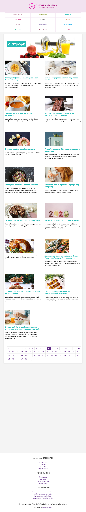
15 (62, 348)
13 (53, 348)
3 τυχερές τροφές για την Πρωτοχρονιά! (62, 220)
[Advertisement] (43, 381)
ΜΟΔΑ (18, 24)
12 (49, 348)
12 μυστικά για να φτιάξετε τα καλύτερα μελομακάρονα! (22, 292)
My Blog (43, 479)
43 (35, 355)
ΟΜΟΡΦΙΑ (18, 19)
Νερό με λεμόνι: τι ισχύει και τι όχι (20, 149)
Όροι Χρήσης (43, 483)
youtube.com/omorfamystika (43, 498)
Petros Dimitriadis (47, 507)
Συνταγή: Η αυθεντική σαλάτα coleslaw (21, 185)
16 (66, 348)
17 (70, 348)
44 (39, 355)
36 (78, 352)
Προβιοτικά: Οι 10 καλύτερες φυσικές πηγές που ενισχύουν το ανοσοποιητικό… (22, 328)
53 (78, 355)
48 (56, 355)
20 (9, 352)
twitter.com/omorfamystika (43, 494)
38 (13, 355)
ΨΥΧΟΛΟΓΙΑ (43, 24)
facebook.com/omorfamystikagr (43, 492)
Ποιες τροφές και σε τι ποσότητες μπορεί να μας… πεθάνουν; (59, 114)
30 (52, 352)
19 (79, 348)
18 (74, 348)
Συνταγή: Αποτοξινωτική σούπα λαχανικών (18, 114)
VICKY (68, 29)
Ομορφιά (43, 464)
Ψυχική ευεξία (43, 468)
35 (73, 352)
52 (73, 355)
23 (22, 352)
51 (69, 355)
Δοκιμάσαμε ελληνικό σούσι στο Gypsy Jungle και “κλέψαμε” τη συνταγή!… (61, 257)
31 (56, 352)
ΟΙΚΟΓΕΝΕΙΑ (18, 29)
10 (40, 348)
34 (69, 352)
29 (47, 352)
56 (17, 359)
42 (30, 355)
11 (44, 348)
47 (52, 355)
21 (13, 352)
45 (43, 355)
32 (60, 352)
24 (26, 352)
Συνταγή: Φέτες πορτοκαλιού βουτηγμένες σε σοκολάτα (57, 292)
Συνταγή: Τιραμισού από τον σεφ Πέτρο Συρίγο (61, 79)
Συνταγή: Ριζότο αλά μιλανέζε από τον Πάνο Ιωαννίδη (21, 79)
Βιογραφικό (43, 477)
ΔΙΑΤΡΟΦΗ (68, 14)
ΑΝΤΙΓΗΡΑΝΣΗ (17, 14)
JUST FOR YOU (43, 29)
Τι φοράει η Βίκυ (43, 481)
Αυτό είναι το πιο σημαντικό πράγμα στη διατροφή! (62, 186)
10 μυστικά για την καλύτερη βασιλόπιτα (22, 220)
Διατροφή (43, 466)
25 (30, 352)
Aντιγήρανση (43, 462)
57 (22, 359)
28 (43, 352)
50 (65, 355)
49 (60, 355)
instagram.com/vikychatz (43, 496)
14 (57, 348)
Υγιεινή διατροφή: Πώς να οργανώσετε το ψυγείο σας (62, 150)
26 (35, 352)
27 (39, 352)
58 (26, 359)
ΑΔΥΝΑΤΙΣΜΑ (43, 14)
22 (17, 352)
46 (47, 355)
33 (65, 352)
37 (9, 355)
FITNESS (42, 19)
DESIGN (68, 19)
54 (9, 359)
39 (17, 355)
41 (26, 355)
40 (22, 355)
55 (13, 359)
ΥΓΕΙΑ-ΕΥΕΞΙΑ (68, 24)
